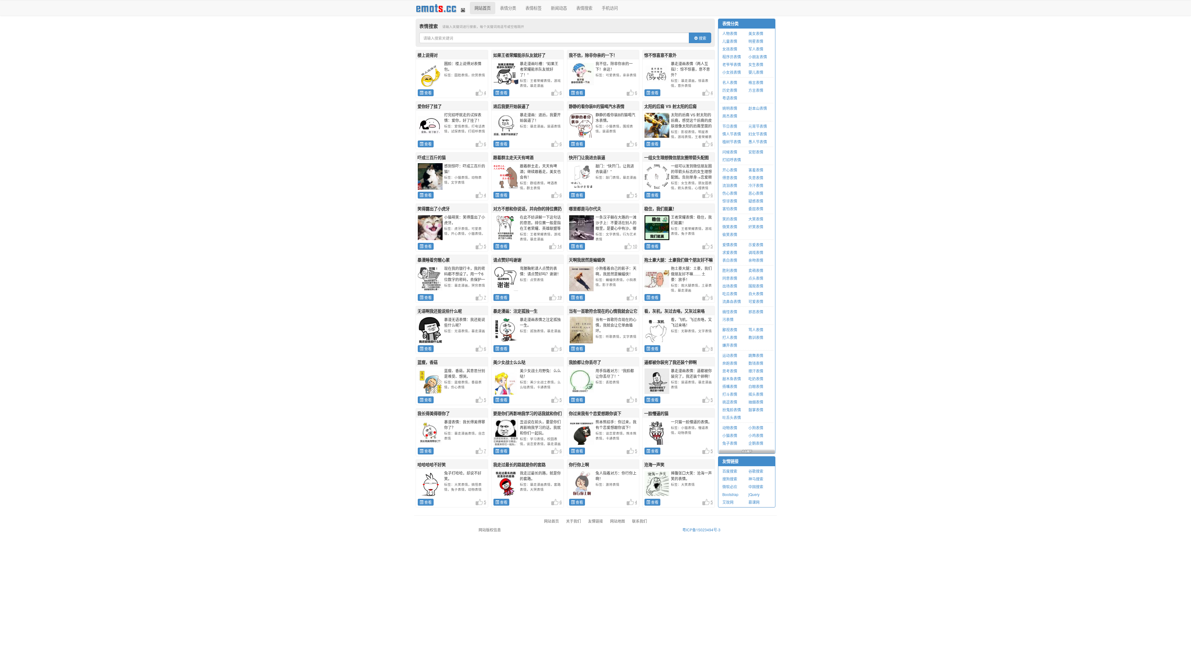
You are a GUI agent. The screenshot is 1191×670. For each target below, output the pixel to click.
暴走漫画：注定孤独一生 (515, 311)
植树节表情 (731, 141)
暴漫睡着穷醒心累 (433, 260)
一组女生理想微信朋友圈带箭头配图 (676, 157)
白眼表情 (755, 386)
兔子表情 (729, 443)
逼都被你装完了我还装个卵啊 (670, 362)
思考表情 (729, 370)
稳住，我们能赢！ (660, 209)
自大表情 (755, 293)
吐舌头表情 (731, 417)
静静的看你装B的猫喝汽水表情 (596, 106)
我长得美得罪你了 (433, 413)
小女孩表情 (731, 72)
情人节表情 (731, 133)
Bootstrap (730, 494)
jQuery (754, 494)
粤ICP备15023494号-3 (701, 529)
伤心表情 (729, 193)
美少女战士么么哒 (509, 362)
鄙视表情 (729, 329)
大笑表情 (755, 218)
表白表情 (729, 260)
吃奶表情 (755, 378)
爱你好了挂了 (429, 106)
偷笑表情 (729, 234)
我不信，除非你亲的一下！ (593, 55)
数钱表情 (755, 363)
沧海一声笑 (654, 464)
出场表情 (729, 285)
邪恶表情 (755, 311)
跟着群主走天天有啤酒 (513, 157)
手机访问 (610, 8)
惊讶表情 (729, 200)
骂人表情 (755, 329)
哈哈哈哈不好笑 (431, 464)
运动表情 (729, 355)
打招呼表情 (731, 159)
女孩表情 (729, 48)
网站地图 (617, 521)
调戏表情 (755, 252)
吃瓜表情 (729, 293)
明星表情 (755, 41)
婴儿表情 (755, 72)
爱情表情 (729, 244)
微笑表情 (729, 226)
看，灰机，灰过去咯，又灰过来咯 (674, 311)
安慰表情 (755, 151)
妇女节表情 (757, 133)
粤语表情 (729, 97)
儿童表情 (729, 41)
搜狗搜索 (729, 478)
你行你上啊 (579, 464)
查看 (427, 92)
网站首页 (483, 8)
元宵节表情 (757, 126)
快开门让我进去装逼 (587, 157)
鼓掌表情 (755, 409)
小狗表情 (755, 427)
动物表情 (729, 427)
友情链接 (730, 461)
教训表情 (755, 337)
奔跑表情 (729, 363)
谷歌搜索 (755, 471)
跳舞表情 (755, 355)
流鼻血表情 (731, 301)
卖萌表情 (755, 270)
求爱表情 (729, 252)
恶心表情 (755, 193)
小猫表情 (729, 435)
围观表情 (755, 285)
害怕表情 (729, 208)
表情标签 (533, 8)
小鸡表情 (755, 435)
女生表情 (755, 64)
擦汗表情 (755, 370)
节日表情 (729, 126)
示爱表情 (755, 244)
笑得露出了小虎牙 (433, 209)
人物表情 (729, 33)
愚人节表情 (757, 141)
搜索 (702, 38)
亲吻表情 (755, 260)
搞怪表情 (729, 311)
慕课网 (754, 502)
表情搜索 (584, 8)
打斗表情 (729, 394)
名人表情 (729, 82)
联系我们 (639, 521)
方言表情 (755, 90)
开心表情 (729, 169)
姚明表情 (729, 108)
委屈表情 (755, 208)
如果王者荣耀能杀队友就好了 (519, 55)
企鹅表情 (755, 443)
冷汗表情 (755, 185)
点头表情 (755, 278)
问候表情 (729, 151)
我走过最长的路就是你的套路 (519, 464)
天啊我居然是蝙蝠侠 (587, 260)
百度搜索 (729, 471)
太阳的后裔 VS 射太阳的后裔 (670, 106)
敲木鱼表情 (731, 378)
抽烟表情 (755, 401)
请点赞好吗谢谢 (507, 260)
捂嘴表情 (729, 386)
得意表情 (729, 177)
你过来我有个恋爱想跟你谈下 (595, 413)
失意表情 (755, 177)
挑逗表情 (729, 401)
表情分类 (508, 8)
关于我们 (573, 521)
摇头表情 (755, 394)
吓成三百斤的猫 (431, 157)
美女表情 (755, 33)
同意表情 (729, 278)
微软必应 (729, 486)
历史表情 (729, 90)
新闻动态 (559, 8)
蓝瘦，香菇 (427, 362)
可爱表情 (755, 301)
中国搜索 (755, 486)
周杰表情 (729, 115)
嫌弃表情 (729, 345)
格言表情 (755, 82)
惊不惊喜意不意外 (660, 55)
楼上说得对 (427, 55)
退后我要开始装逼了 (511, 106)
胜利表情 (729, 270)
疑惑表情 (755, 200)
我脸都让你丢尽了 (585, 362)
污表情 (728, 319)
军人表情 (755, 48)
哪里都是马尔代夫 (585, 209)
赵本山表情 (757, 108)
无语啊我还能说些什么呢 (439, 311)
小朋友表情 (757, 56)
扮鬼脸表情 (731, 409)
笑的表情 (729, 218)
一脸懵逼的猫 (656, 413)
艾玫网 (728, 502)
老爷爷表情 (731, 64)
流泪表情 (729, 185)
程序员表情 (731, 56)
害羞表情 (755, 169)
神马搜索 (755, 478)
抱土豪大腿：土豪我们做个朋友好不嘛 (678, 260)
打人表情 (729, 337)
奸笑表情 (755, 226)
